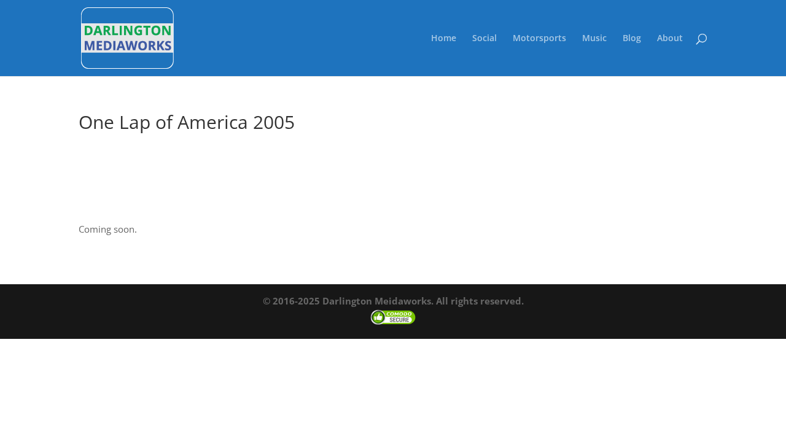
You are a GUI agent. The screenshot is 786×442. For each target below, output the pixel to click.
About (670, 39)
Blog (632, 39)
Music (594, 39)
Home (443, 39)
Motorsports (539, 39)
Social (484, 39)
